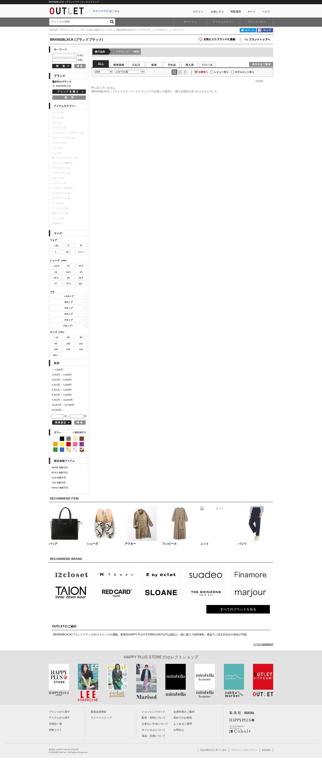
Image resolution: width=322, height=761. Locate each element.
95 (56, 343)
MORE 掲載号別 (60, 467)
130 (68, 349)
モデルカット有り (244, 72)
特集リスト (55, 729)
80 (68, 337)
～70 (55, 337)
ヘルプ (266, 11)
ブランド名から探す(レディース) (96, 30)
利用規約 (266, 750)
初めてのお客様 (182, 717)
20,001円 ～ (58, 410)
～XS (55, 245)
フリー (81, 252)
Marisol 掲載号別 (60, 487)
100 (68, 343)
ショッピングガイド (153, 711)
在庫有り (203, 72)
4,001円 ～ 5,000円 (61, 390)
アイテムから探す (59, 717)
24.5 (68, 272)
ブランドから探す (59, 711)
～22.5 (56, 266)
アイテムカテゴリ (223, 22)
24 (56, 272)
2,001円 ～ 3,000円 (61, 380)
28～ (81, 283)
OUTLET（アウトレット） (62, 30)
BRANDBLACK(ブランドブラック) (133, 30)
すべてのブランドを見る (238, 609)
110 (81, 343)
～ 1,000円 (57, 369)
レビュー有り (221, 72)
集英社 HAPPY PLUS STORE (64, 749)
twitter (248, 30)
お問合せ (178, 729)
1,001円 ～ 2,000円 (61, 374)
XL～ (68, 252)
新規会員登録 (98, 711)
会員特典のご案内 (184, 711)
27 (56, 283)
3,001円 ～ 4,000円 (61, 385)
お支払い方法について (155, 723)
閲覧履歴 (235, 11)
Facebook (265, 30)
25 (81, 272)
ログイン (198, 11)
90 (81, 337)
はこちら (106, 10)
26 (68, 278)
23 (68, 266)
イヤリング (127, 51)
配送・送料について (153, 717)
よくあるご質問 (182, 723)
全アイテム (190, 22)
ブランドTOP (257, 39)
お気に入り (217, 11)
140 (81, 349)
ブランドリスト (256, 22)
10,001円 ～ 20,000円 (63, 405)
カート (251, 11)
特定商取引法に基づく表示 (213, 750)
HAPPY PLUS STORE (143, 657)
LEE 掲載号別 (58, 482)
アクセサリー (161, 30)
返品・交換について (153, 735)
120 (56, 349)
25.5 (56, 278)
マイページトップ (101, 717)
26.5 (81, 278)
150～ (56, 355)
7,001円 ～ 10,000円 (62, 400)
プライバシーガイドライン (244, 750)
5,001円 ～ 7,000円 (61, 395)
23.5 (81, 266)
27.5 (68, 283)
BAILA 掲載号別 (59, 472)
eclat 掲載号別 (59, 477)
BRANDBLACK (63, 86)
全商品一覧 (55, 723)
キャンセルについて (153, 729)
